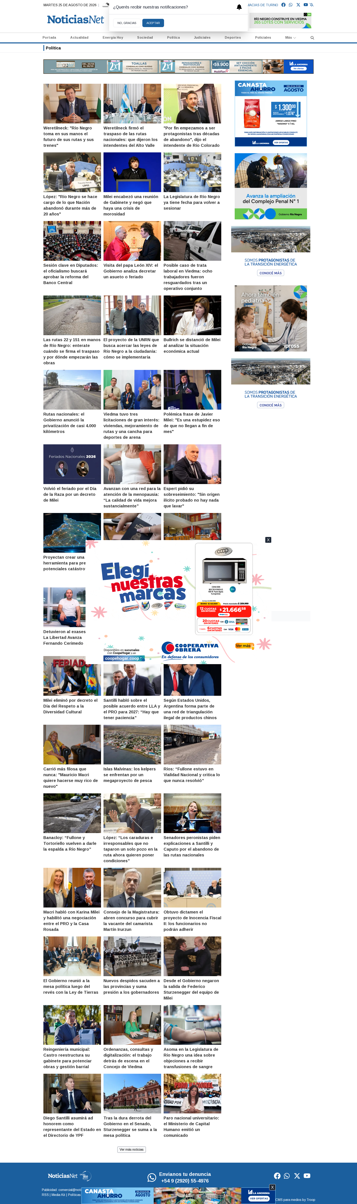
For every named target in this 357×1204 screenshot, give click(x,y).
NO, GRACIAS (127, 23)
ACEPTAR (153, 23)
